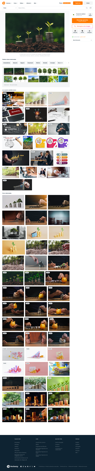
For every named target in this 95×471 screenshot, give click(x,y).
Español (77, 444)
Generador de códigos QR (21, 460)
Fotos (15, 3)
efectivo (38, 62)
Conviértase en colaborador (58, 449)
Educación (17, 450)
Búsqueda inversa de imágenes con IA (20, 455)
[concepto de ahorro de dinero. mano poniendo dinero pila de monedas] (10, 172)
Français (77, 450)
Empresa (17, 448)
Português (78, 446)
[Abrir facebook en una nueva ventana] (21, 466)
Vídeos (21, 3)
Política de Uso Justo (82, 466)
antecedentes (6, 62)
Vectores (8, 3)
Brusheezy (17, 442)
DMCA (37, 444)
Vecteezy (17, 444)
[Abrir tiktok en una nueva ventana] (30, 466)
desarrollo (60, 62)
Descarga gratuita (82, 20)
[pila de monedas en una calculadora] (59, 415)
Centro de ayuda (59, 442)
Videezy (16, 446)
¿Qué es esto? (82, 36)
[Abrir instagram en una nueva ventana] (23, 466)
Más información (76, 40)
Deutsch (77, 448)
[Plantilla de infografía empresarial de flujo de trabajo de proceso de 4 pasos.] (62, 158)
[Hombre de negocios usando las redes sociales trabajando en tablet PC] (58, 172)
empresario (30, 62)
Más (35, 3)
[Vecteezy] (3, 3)
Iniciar (88, 3)
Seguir (90, 15)
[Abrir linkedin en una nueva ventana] (25, 466)
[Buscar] (87, 8)
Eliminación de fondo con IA (21, 458)
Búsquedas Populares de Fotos (42, 452)
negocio (22, 62)
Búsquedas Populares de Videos (42, 455)
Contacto (57, 444)
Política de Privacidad (72, 466)
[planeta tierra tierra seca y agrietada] (28, 142)
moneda (45, 62)
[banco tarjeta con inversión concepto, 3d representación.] (37, 232)
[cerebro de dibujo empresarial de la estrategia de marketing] (12, 142)
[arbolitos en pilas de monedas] (59, 399)
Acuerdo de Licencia (40, 442)
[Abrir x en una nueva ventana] (32, 466)
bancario (15, 62)
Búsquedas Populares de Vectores (42, 449)
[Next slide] (67, 63)
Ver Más (63, 79)
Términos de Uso (63, 466)
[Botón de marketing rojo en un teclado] (13, 114)
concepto (52, 62)
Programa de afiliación (41, 446)
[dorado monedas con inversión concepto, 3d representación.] (59, 232)
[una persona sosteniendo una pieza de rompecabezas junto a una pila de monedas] (36, 415)
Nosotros (57, 446)
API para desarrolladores (20, 452)
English (77, 442)
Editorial (29, 3)
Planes (60, 3)
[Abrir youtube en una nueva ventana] (34, 466)
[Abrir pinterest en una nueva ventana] (27, 466)
